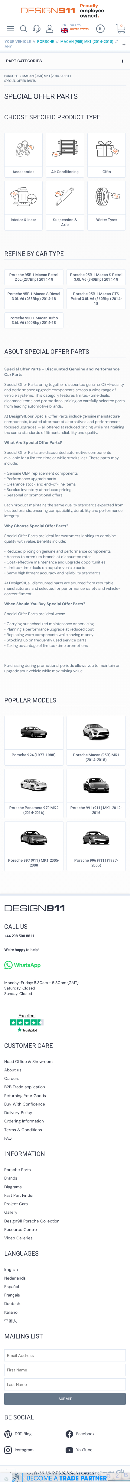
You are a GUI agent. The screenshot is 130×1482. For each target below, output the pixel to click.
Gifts (106, 172)
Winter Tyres (106, 220)
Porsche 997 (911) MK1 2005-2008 (34, 862)
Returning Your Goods (25, 1095)
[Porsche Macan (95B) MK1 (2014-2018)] (96, 731)
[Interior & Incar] (23, 196)
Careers (11, 1078)
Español (11, 1286)
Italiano (11, 1312)
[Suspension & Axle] (65, 196)
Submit (65, 1398)
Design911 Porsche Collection (32, 1221)
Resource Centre (20, 1229)
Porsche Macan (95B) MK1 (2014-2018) (96, 757)
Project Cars (16, 1203)
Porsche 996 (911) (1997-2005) (96, 862)
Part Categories (65, 61)
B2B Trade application (24, 1087)
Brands (10, 1178)
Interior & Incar (23, 220)
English (11, 1269)
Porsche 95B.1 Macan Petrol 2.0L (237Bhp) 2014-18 (33, 277)
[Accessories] (23, 148)
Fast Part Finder (19, 1195)
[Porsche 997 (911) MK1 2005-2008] (33, 837)
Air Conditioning (65, 172)
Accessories (23, 172)
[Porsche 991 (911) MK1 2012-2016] (96, 784)
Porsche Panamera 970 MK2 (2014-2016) (33, 810)
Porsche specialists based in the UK (48, 10)
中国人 (10, 1320)
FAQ (7, 1138)
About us (12, 1070)
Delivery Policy (18, 1112)
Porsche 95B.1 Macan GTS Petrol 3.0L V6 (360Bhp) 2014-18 (96, 299)
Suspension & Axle (65, 222)
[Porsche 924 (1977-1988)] (33, 731)
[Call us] (36, 29)
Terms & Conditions (23, 1129)
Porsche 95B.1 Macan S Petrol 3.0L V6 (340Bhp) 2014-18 (96, 277)
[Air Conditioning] (65, 148)
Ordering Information (24, 1121)
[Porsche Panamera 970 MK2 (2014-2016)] (33, 784)
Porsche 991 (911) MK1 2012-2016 (96, 810)
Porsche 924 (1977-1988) (34, 755)
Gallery (11, 1212)
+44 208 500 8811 (19, 936)
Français (12, 1295)
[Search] (23, 29)
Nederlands (15, 1278)
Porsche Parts (17, 1169)
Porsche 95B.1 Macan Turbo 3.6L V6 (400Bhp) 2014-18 (34, 320)
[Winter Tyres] (106, 196)
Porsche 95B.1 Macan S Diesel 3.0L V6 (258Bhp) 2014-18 (34, 296)
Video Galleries (18, 1238)
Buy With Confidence (24, 1104)
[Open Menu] (10, 29)
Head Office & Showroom (28, 1061)
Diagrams (13, 1187)
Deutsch (12, 1303)
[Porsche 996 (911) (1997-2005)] (96, 837)
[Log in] (49, 29)
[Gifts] (106, 148)
